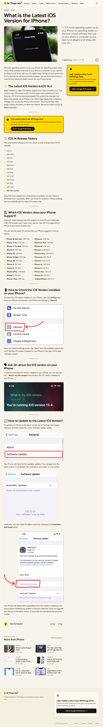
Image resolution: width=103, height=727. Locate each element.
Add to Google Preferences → (23, 129)
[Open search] (97, 3)
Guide (13, 10)
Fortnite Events (63, 3)
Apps (82, 3)
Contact (83, 723)
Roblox (34, 3)
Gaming (26, 3)
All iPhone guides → (57, 638)
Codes (41, 3)
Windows (74, 3)
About (76, 723)
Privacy (90, 723)
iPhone (6, 10)
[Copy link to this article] (97, 60)
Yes (53, 624)
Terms (97, 723)
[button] (34, 324)
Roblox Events (51, 3)
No (61, 624)
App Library (44, 99)
